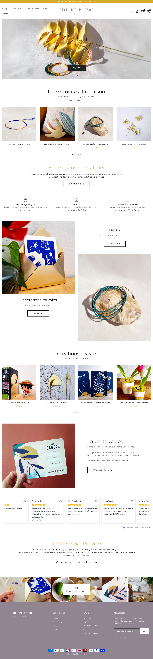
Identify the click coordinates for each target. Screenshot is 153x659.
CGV (85, 629)
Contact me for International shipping (76, 562)
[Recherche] (131, 11)
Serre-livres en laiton (19, 403)
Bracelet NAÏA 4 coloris (19, 144)
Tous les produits (75, 100)
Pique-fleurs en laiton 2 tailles (134, 403)
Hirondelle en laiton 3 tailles (57, 144)
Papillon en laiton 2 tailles (134, 144)
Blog (55, 626)
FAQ (85, 622)
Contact (56, 629)
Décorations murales (76, 67)
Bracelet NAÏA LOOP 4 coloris (95, 144)
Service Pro (57, 622)
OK (144, 631)
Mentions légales (90, 633)
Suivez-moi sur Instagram (76, 591)
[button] (73, 75)
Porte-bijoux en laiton (57, 403)
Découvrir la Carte (102, 470)
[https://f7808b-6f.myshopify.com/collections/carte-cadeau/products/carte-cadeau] (38, 456)
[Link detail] (38, 257)
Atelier (55, 618)
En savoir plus (76, 183)
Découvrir (38, 313)
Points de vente (90, 626)
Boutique (87, 618)
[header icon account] (137, 11)
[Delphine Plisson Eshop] (76, 11)
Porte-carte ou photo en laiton (95, 403)
